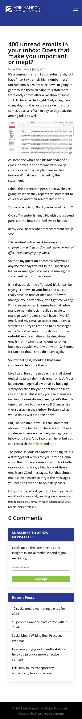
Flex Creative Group (49, 713)
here (39, 444)
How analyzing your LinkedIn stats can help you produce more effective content (40, 654)
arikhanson (20, 69)
